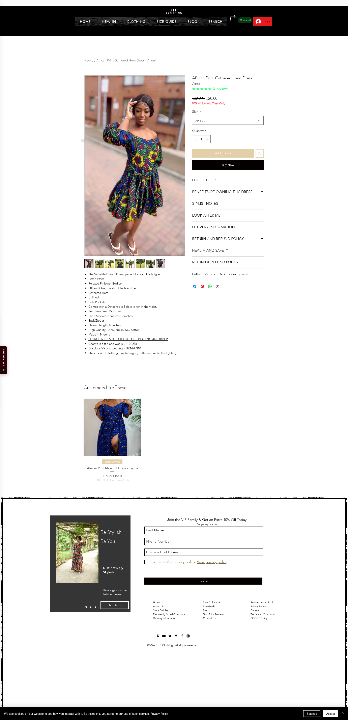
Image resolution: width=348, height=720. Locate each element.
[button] (233, 18)
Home (88, 60)
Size (196, 118)
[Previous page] (164, 517)
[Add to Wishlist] (260, 160)
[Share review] (133, 433)
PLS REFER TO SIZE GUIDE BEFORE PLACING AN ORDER (128, 339)
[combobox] (228, 127)
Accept (330, 714)
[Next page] (183, 517)
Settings (312, 714)
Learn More (253, 109)
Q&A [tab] (123, 407)
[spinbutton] (201, 145)
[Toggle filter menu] (251, 419)
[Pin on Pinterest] (202, 292)
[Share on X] (217, 292)
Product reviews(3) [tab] (102, 407)
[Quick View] (112, 582)
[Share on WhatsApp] (210, 292)
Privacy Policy (159, 714)
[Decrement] (195, 145)
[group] (174, 597)
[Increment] (207, 145)
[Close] (343, 713)
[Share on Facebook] (194, 292)
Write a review (233, 379)
